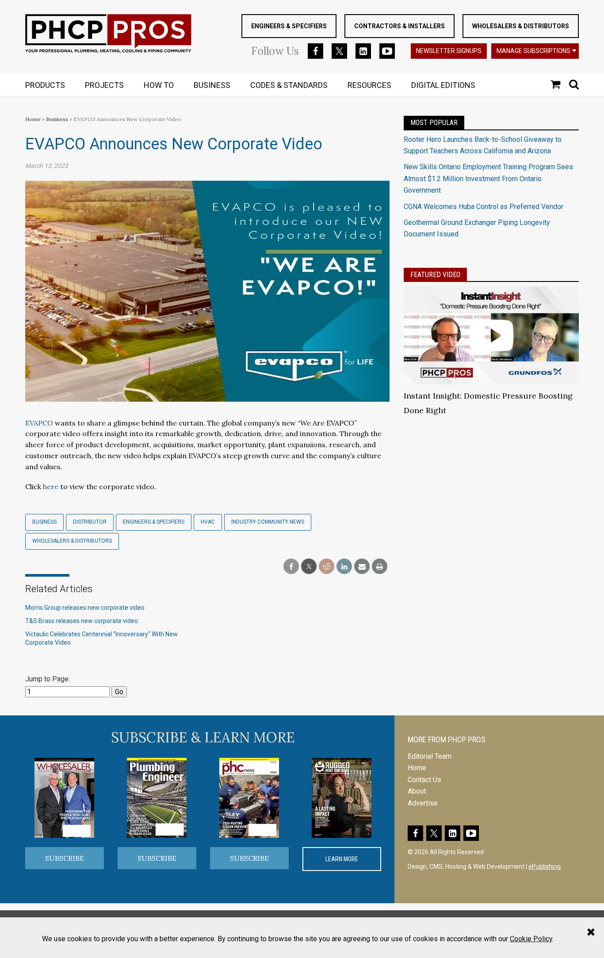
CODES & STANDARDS (289, 85)
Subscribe (64, 858)
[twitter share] (309, 567)
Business (57, 119)
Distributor (90, 522)
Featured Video (435, 274)
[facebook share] (291, 567)
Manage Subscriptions (533, 50)
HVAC (208, 522)
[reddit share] (326, 567)
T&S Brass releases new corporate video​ (81, 620)
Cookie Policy (531, 939)
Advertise (423, 803)
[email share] (362, 567)
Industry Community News (267, 522)
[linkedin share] (344, 567)
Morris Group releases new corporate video (85, 607)
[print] (379, 567)
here (50, 486)
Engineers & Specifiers (289, 26)
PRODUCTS (45, 85)
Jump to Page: (47, 679)
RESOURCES (369, 85)
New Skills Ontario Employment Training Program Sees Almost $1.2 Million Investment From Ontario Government (488, 178)
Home (33, 119)
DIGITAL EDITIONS (443, 85)
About (417, 791)
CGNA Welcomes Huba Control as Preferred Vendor (483, 206)
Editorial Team (429, 756)
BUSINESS (212, 85)
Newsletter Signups (449, 50)
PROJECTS (104, 85)
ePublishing (544, 866)
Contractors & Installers (399, 26)
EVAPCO (39, 422)
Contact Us (424, 780)
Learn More (341, 859)
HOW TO (159, 85)
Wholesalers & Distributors (520, 26)
